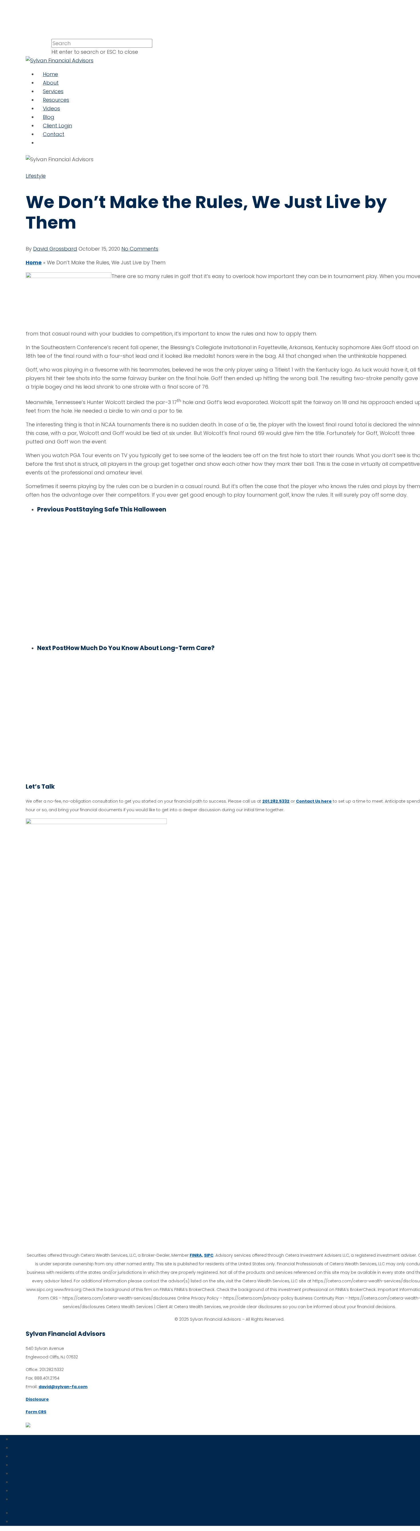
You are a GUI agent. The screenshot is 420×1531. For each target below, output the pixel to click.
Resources (56, 99)
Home (50, 74)
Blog (48, 117)
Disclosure (37, 1399)
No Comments (139, 248)
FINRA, (196, 1255)
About (51, 82)
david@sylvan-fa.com (63, 1387)
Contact (53, 134)
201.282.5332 (275, 801)
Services (53, 91)
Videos (51, 108)
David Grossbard (55, 248)
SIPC (208, 1255)
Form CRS (36, 1412)
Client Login (57, 125)
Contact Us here (314, 801)
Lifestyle (36, 175)
